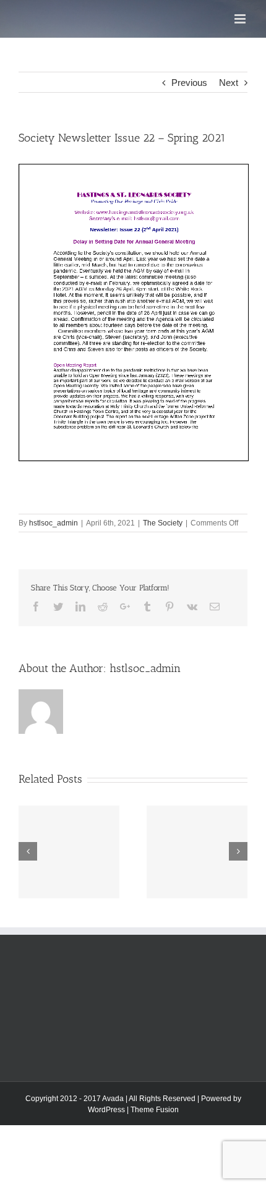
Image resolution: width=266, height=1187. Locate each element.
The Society (162, 523)
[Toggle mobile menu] (240, 18)
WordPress (106, 1109)
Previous (189, 82)
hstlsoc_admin (53, 523)
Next (228, 82)
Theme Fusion (155, 1109)
